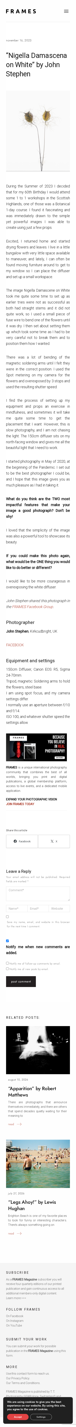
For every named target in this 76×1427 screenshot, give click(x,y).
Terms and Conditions (25, 1383)
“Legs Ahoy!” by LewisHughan (32, 1205)
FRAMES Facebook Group (32, 607)
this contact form (23, 1373)
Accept (18, 1417)
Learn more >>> (16, 1298)
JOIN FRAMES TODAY (20, 804)
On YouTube (14, 1325)
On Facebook (14, 1316)
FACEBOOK (15, 645)
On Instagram (15, 1320)
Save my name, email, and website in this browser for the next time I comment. (38, 924)
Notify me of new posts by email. (29, 969)
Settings (41, 1417)
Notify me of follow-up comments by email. (35, 963)
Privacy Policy (20, 1378)
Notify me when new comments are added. (38, 950)
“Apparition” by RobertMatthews (32, 1091)
